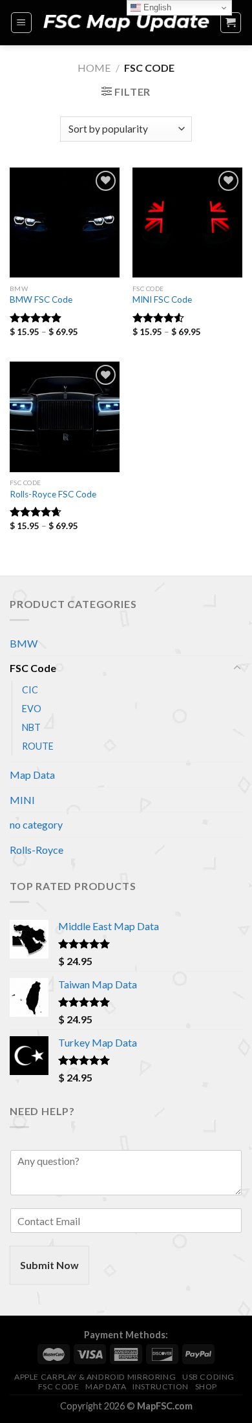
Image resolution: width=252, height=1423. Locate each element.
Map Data (32, 774)
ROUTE (38, 746)
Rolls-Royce (36, 849)
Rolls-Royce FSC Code (53, 494)
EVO (31, 708)
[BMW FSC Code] (65, 222)
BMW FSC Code (41, 299)
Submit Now (49, 1265)
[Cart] (231, 22)
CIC (30, 689)
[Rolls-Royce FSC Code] (65, 417)
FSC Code (33, 668)
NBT (31, 727)
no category (36, 824)
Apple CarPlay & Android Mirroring (95, 1377)
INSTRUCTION (160, 1386)
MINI (22, 800)
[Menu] (21, 22)
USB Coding (208, 1377)
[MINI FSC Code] (187, 222)
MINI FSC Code (162, 299)
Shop (206, 1386)
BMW (23, 643)
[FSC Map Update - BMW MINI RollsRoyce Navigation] (126, 23)
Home (94, 67)
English (156, 7)
